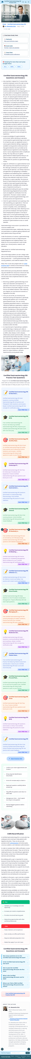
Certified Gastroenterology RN (16, 24)
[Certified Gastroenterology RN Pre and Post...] (15, 682)
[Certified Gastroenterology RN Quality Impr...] (15, 446)
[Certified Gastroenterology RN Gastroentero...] (15, 492)
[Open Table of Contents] (2, 529)
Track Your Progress (5, 1053)
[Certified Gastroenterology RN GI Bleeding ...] (15, 556)
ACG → (5, 66)
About (12, 1056)
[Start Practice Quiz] (29, 529)
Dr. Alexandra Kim (10, 26)
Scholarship (23, 1056)
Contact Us (17, 1056)
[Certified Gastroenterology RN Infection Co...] (15, 575)
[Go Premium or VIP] (23, 2)
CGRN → (12, 66)
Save (28, 1053)
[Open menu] (28, 2)
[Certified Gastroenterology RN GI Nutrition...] (15, 399)
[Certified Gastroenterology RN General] (15, 514)
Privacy (19, 1057)
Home (4, 24)
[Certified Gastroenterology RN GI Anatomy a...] (15, 535)
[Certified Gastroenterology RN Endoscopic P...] (15, 470)
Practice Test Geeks (5, 1056)
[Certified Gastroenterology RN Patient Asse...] (15, 660)
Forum (28, 1056)
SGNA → (19, 66)
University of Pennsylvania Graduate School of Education (18, 1019)
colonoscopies (14, 843)
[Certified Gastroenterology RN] (15, 744)
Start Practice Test (16, 758)
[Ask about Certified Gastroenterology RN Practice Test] (2, 1049)
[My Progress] (25, 2)
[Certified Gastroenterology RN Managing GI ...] (15, 616)
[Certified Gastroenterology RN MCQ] (15, 423)
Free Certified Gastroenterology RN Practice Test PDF (14, 994)
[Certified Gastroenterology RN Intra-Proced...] (15, 595)
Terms (23, 1057)
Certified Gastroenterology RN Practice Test (12, 1)
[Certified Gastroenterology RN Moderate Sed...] (15, 637)
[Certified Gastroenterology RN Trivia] (15, 702)
